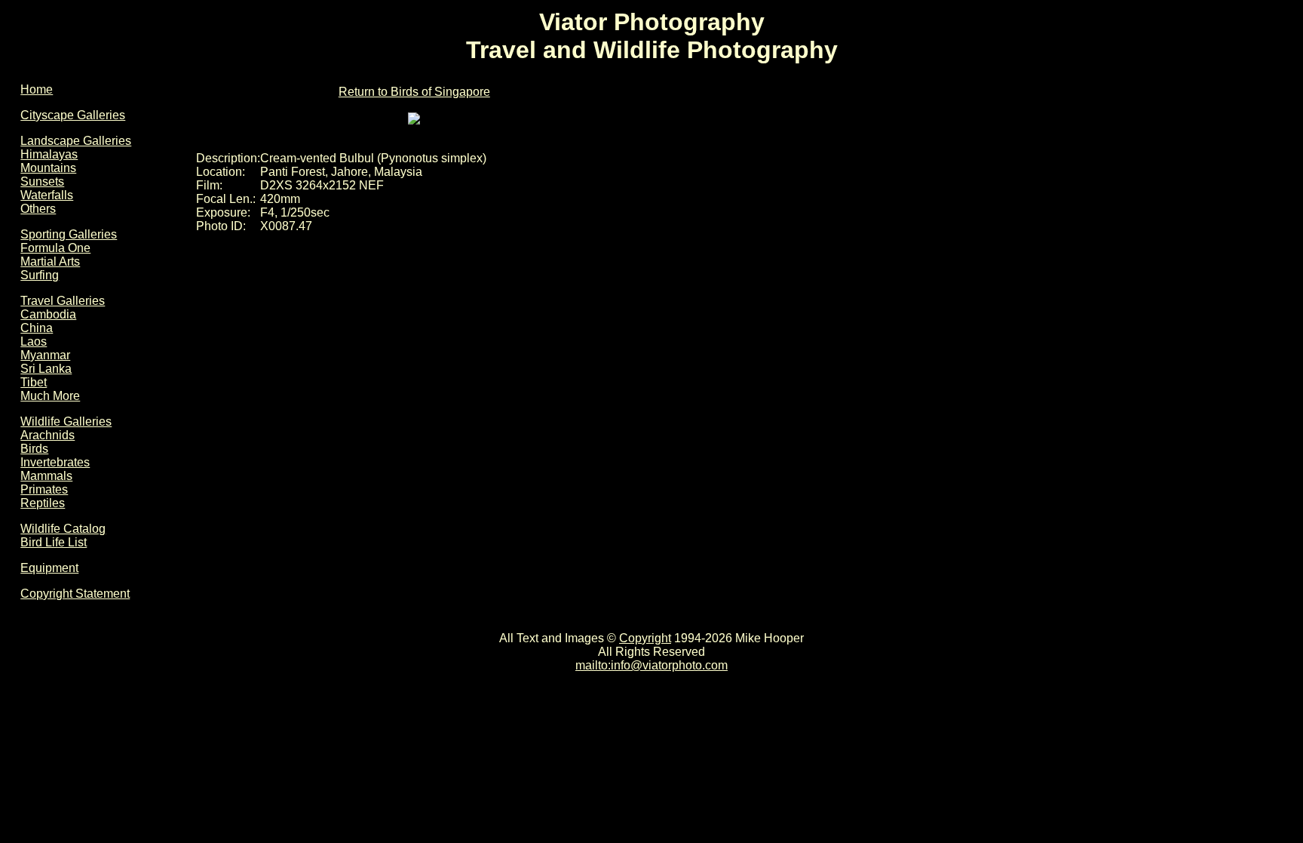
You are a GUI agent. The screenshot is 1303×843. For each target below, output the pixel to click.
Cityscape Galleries (72, 115)
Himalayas (49, 154)
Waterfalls (46, 195)
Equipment (49, 567)
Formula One (55, 248)
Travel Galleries (62, 300)
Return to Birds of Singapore (414, 91)
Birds (34, 448)
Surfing (39, 275)
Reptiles (42, 503)
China (36, 328)
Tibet (33, 382)
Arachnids (47, 435)
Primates (44, 489)
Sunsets (42, 181)
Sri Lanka (46, 368)
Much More (50, 395)
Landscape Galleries (75, 140)
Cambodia (48, 314)
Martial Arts (50, 261)
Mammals (46, 475)
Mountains (48, 168)
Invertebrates (55, 462)
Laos (33, 341)
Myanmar (45, 355)
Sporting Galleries (68, 234)
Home (36, 89)
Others (38, 208)
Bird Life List (53, 542)
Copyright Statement (75, 593)
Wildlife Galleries (66, 421)
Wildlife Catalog (63, 528)
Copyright (645, 638)
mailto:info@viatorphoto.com (651, 665)
